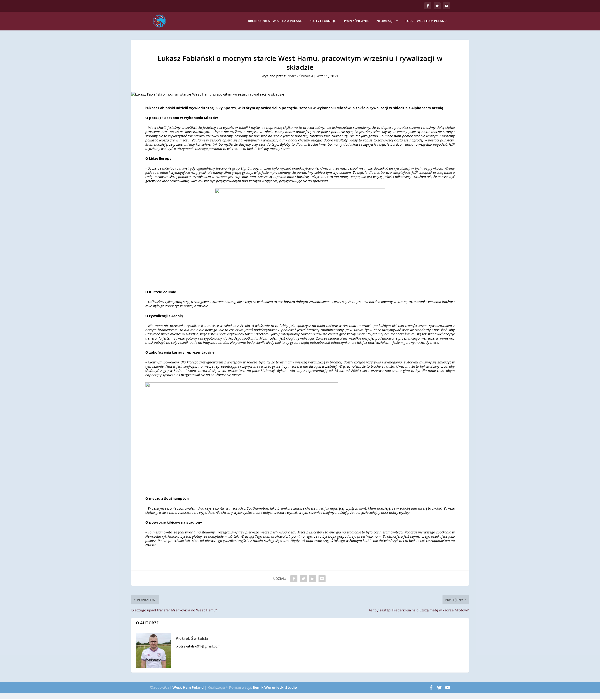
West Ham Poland (188, 687)
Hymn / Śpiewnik (356, 21)
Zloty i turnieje (322, 21)
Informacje (385, 21)
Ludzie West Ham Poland (425, 21)
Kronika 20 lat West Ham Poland (275, 21)
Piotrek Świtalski (300, 76)
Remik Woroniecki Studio (275, 687)
